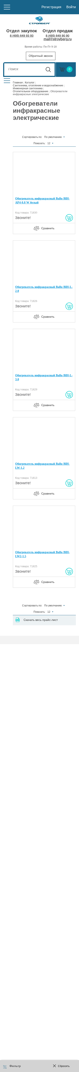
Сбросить (64, 1066)
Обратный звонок (41, 55)
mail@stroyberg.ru (58, 39)
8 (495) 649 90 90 (57, 36)
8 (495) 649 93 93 (21, 36)
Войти (71, 7)
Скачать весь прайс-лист (41, 619)
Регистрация (51, 7)
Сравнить (47, 228)
